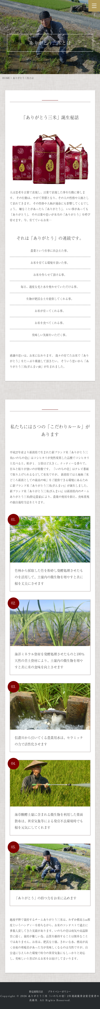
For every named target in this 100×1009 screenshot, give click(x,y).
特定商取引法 (36, 991)
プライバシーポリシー (59, 991)
